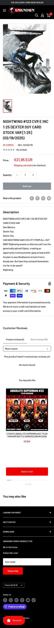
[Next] (48, 433)
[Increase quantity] (33, 175)
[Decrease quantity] (17, 175)
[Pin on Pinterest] (37, 198)
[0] (48, 15)
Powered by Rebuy (27, 484)
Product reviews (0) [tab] (15, 339)
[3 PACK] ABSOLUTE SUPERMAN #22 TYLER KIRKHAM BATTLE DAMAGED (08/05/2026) (27, 435)
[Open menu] (4, 10)
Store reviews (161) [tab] (39, 339)
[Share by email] (49, 198)
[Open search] (36, 15)
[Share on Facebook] (32, 198)
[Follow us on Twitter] (11, 600)
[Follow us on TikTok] (34, 600)
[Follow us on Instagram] (16, 600)
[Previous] (6, 433)
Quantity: (7, 175)
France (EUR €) (11, 585)
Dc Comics (8, 145)
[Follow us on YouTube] (28, 600)
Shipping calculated (23, 165)
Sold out (27, 186)
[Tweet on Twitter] (43, 198)
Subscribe (13, 570)
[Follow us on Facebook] (5, 600)
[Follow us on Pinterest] (22, 600)
